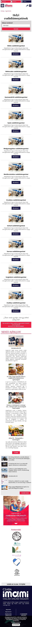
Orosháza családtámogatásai (16, 200)
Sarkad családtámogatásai (16, 226)
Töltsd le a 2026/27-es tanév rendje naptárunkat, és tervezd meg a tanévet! (19, 481)
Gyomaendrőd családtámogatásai (16, 97)
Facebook (30, 5)
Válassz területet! (7, 23)
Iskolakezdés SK (16, 348)
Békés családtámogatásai (16, 46)
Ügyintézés (8, 11)
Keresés (27, 5)
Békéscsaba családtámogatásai (16, 71)
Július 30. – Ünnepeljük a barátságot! (16, 439)
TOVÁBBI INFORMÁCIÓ (16, 622)
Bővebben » (16, 54)
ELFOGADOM (16, 624)
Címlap (2, 11)
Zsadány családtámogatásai (16, 303)
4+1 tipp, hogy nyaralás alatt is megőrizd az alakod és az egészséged (16, 378)
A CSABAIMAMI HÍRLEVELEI (23, 614)
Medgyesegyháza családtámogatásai (16, 148)
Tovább (16, 452)
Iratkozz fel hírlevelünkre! (16, 326)
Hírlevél (4, 1)
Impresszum (8, 611)
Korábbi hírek (25, 493)
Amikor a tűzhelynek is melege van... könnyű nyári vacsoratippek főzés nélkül (16, 406)
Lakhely (24, 1)
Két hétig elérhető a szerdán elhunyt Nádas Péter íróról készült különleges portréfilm (19, 458)
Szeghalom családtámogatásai (16, 277)
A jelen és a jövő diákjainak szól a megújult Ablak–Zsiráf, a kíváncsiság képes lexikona (18, 470)
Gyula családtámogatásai (16, 123)
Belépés (14, 1)
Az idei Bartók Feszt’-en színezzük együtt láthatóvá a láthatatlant (17, 464)
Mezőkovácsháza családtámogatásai (16, 174)
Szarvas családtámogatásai (16, 251)
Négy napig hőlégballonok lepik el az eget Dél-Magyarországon (18, 487)
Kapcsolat (8, 609)
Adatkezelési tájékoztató (8, 614)
